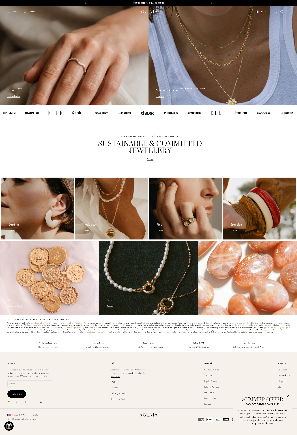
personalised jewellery (196, 329)
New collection (13, 96)
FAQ (113, 382)
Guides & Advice (211, 369)
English (36, 414)
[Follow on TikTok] (25, 401)
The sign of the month (16, 305)
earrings (268, 325)
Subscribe (17, 394)
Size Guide (209, 375)
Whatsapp (115, 376)
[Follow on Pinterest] (17, 401)
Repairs (207, 404)
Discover (110, 305)
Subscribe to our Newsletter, (19, 369)
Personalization (210, 398)
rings (222, 325)
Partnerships (209, 392)
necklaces (235, 325)
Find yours (209, 305)
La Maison (282, 369)
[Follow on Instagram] (9, 401)
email (137, 373)
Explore (150, 159)
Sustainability (284, 375)
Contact (114, 387)
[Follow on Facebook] (33, 401)
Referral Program (211, 386)
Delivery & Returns (119, 393)
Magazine (282, 381)
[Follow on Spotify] (41, 401)
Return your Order (118, 399)
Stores (281, 386)
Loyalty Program (211, 381)
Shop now (160, 96)
